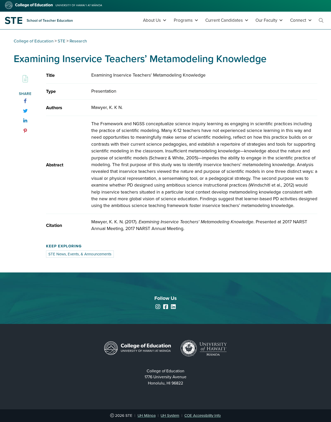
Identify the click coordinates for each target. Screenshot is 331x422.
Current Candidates (224, 20)
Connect (298, 20)
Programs (183, 20)
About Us (152, 20)
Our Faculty (266, 20)
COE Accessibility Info (202, 415)
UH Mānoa (147, 415)
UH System (170, 415)
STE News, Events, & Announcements (79, 254)
